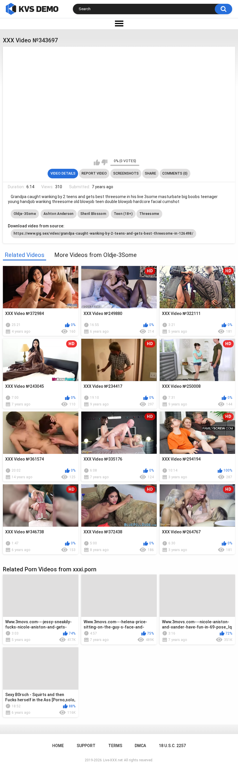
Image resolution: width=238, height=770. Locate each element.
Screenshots (126, 173)
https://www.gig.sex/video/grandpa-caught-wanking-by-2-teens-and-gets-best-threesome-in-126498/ (103, 233)
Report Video (94, 173)
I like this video (97, 162)
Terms (115, 745)
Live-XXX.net (113, 760)
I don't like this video (104, 162)
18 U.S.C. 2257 (172, 745)
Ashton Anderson (59, 214)
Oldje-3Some (25, 214)
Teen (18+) (123, 214)
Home (58, 745)
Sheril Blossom (93, 214)
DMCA (140, 745)
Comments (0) (174, 173)
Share (150, 173)
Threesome (149, 214)
